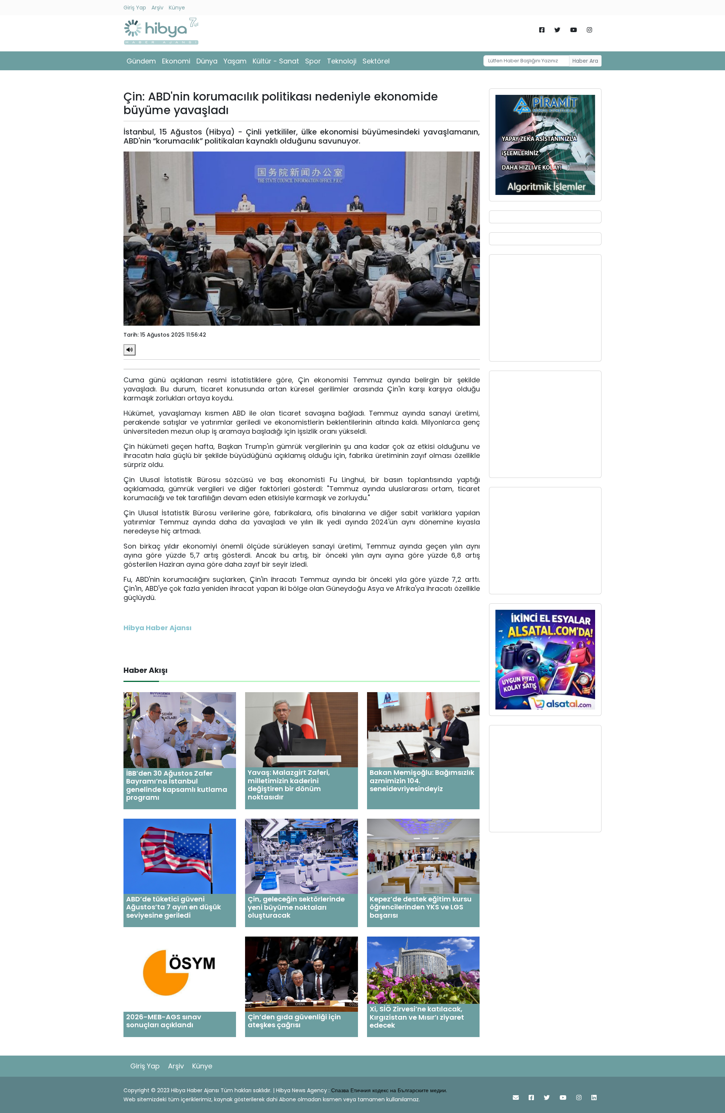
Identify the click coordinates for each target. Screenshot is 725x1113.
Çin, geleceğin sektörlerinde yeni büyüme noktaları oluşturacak (296, 907)
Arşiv (157, 7)
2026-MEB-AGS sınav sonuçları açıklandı (163, 1021)
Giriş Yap (134, 7)
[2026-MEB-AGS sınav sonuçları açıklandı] (179, 973)
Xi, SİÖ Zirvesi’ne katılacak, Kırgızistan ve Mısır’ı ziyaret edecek (417, 1017)
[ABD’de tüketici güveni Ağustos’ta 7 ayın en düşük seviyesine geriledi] (179, 856)
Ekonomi (176, 61)
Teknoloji (341, 61)
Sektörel (376, 61)
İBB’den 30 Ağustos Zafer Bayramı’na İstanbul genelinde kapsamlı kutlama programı (176, 785)
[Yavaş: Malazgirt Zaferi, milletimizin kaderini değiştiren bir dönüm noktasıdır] (301, 729)
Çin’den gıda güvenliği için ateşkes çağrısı (294, 1021)
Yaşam (235, 61)
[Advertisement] (545, 308)
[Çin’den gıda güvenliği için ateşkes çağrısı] (301, 973)
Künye (177, 7)
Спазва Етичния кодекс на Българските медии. (389, 1090)
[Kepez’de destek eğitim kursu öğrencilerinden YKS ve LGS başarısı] (423, 856)
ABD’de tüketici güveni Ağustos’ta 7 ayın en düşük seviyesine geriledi (173, 907)
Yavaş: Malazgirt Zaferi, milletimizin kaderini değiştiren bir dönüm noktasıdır (289, 785)
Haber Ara (585, 61)
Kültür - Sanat (276, 61)
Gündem (141, 61)
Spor (313, 61)
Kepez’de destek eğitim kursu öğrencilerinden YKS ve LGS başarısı (421, 907)
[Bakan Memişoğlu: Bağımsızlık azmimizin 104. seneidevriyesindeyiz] (423, 729)
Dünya (207, 61)
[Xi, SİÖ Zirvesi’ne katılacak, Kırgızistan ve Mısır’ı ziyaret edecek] (423, 969)
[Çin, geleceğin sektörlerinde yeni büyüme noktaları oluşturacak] (301, 856)
